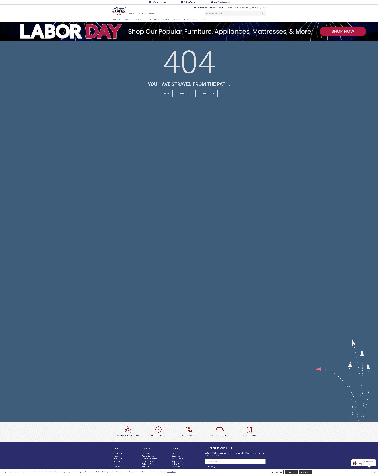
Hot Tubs (195, 19)
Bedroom (127, 19)
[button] (226, 8)
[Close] (375, 472)
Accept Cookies (305, 472)
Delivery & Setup (148, 464)
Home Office (147, 19)
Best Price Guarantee (222, 2)
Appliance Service (149, 462)
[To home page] (118, 11)
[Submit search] (262, 13)
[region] (189, 472)
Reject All (291, 472)
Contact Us (208, 93)
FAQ (173, 453)
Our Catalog (185, 93)
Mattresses (176, 19)
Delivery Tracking (190, 2)
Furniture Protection (149, 459)
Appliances (186, 19)
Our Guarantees (177, 467)
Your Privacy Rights (276, 472)
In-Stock (203, 19)
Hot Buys (140, 13)
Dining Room (137, 19)
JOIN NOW (209, 467)
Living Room (117, 19)
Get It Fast (132, 13)
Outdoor (156, 19)
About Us (145, 467)
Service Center (177, 459)
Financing (145, 453)
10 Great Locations (159, 2)
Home (166, 93)
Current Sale (150, 13)
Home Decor (166, 19)
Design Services (148, 456)
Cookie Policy (171, 472)
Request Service (178, 462)
